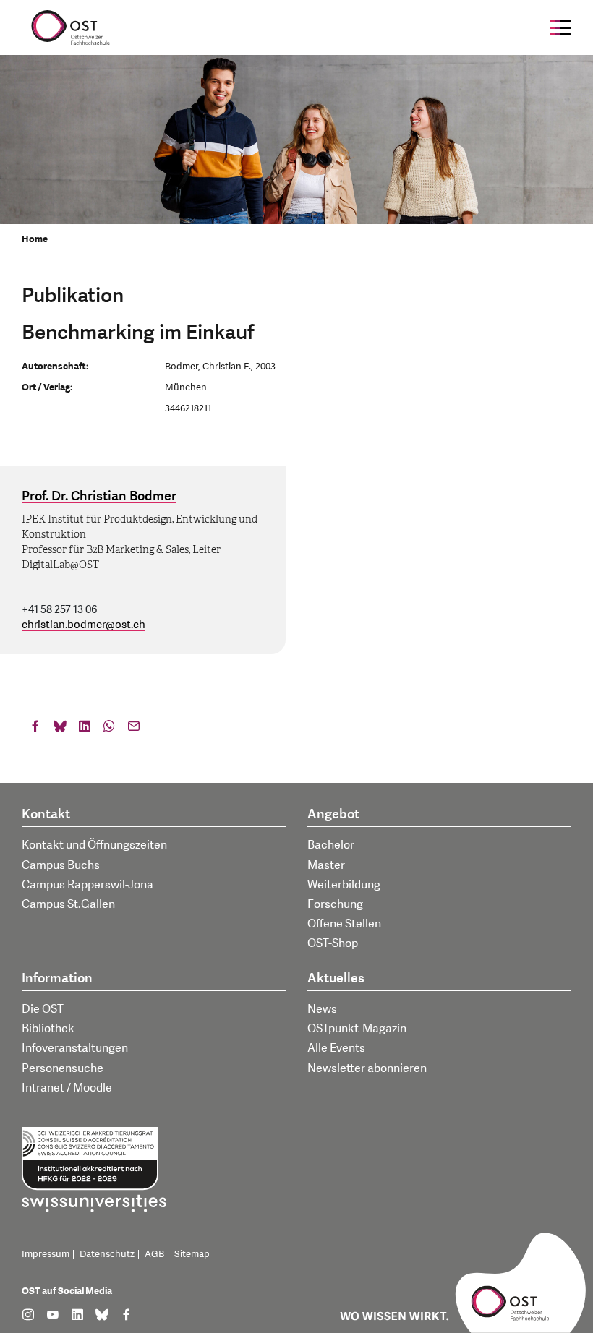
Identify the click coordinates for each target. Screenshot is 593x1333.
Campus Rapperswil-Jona (87, 885)
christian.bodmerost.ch (83, 625)
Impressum (45, 1254)
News (322, 1009)
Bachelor (330, 845)
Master (326, 865)
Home (35, 239)
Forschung (335, 904)
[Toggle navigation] (560, 27)
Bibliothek (48, 1029)
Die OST (43, 1009)
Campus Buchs (61, 865)
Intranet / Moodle (67, 1088)
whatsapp (109, 729)
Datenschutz (107, 1254)
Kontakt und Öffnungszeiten (94, 845)
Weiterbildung (343, 885)
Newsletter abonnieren (367, 1068)
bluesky (60, 729)
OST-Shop (332, 943)
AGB (154, 1254)
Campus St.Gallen (68, 904)
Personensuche (62, 1068)
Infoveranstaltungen (75, 1048)
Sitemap (192, 1254)
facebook (35, 729)
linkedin (84, 729)
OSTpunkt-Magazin (356, 1029)
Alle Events (336, 1048)
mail (133, 729)
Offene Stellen (344, 924)
